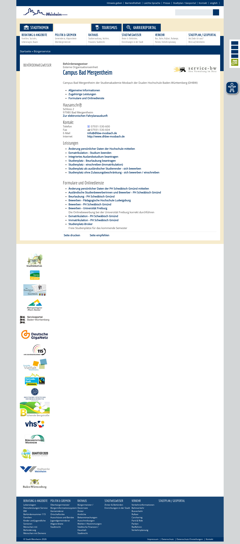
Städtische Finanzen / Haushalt (87, 528)
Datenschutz (167, 539)
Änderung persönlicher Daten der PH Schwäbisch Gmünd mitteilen (109, 188)
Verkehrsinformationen (143, 504)
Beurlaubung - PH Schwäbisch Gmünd (92, 196)
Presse (166, 3)
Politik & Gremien (66, 38)
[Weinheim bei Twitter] (234, 52)
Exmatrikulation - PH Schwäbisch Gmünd (93, 216)
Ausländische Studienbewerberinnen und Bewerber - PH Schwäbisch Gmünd (115, 192)
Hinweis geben (114, 3)
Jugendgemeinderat (60, 520)
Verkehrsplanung (140, 530)
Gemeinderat (56, 511)
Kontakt (203, 3)
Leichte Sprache (152, 3)
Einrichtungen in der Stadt (117, 507)
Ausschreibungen (86, 520)
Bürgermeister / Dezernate (85, 506)
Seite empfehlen (99, 235)
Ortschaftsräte (57, 514)
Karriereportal (144, 27)
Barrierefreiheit (133, 3)
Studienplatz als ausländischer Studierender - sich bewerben (105, 168)
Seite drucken (72, 235)
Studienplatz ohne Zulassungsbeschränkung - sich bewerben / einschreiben (114, 172)
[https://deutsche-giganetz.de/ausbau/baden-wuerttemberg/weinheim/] (120, 334)
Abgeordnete (56, 523)
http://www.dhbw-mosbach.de (106, 136)
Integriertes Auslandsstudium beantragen (93, 156)
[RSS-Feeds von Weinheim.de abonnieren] (234, 56)
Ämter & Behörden (114, 504)
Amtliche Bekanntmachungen (87, 516)
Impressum (152, 539)
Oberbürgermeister (60, 504)
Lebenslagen (29, 504)
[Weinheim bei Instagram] (234, 47)
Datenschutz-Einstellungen (190, 539)
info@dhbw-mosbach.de (102, 133)
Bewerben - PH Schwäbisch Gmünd (90, 204)
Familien (27, 517)
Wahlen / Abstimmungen (89, 523)
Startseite (25, 51)
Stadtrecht (55, 526)
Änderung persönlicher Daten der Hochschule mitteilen (102, 148)
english (214, 3)
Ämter (80, 511)
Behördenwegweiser (37, 65)
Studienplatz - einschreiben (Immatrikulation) (96, 164)
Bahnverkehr (138, 507)
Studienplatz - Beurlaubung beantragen (92, 160)
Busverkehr (137, 511)
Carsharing (137, 517)
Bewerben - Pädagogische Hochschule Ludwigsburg (100, 200)
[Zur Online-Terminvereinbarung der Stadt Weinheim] (234, 63)
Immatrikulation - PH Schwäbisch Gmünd (93, 220)
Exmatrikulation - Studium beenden (90, 152)
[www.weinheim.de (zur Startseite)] (45, 15)
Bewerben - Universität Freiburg (88, 208)
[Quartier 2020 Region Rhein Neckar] (120, 454)
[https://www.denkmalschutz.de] (120, 394)
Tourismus (109, 27)
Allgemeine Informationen (84, 90)
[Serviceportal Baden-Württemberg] (195, 72)
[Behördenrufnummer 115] (120, 349)
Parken (135, 523)
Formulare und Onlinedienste (86, 98)
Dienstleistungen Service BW (35, 509)
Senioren (27, 523)
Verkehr (167, 38)
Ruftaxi (135, 514)
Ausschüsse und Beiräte (62, 517)
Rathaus (98, 38)
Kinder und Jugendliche (34, 520)
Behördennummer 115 (34, 514)
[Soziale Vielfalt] (120, 364)
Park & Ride (137, 520)
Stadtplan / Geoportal (184, 3)
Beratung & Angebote (34, 38)
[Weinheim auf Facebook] (234, 43)
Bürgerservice (75, 27)
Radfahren (137, 526)
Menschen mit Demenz (34, 533)
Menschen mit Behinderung (30, 528)
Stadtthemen (39, 27)
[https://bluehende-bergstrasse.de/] (120, 409)
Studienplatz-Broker (81, 224)
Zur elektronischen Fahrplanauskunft (85, 115)
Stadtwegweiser (132, 38)
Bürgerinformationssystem (63, 507)
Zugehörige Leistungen (82, 94)
